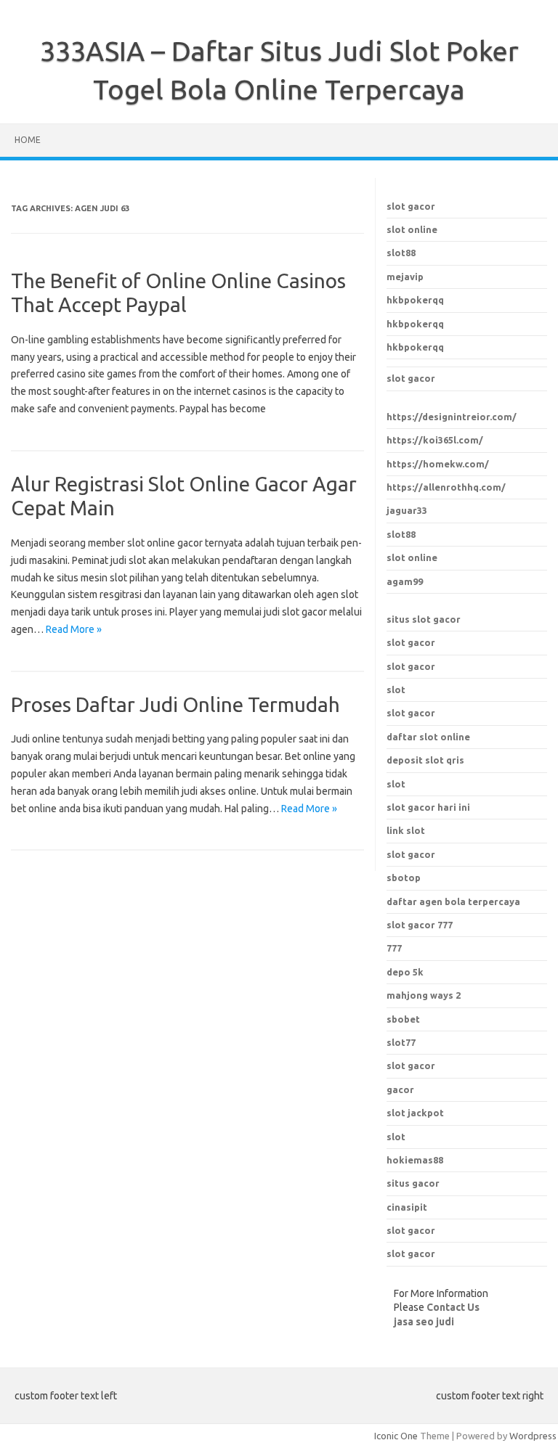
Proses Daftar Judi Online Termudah (175, 704)
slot (396, 689)
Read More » (74, 629)
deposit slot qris (425, 760)
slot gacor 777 (420, 925)
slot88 (401, 253)
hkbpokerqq (415, 300)
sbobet (403, 1019)
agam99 (405, 581)
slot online (412, 229)
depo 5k (405, 972)
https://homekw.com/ (438, 464)
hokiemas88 (415, 1160)
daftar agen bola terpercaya (453, 901)
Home (28, 139)
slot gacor (411, 206)
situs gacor (413, 1183)
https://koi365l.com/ (435, 440)
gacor (400, 1089)
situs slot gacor (424, 619)
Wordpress (533, 1436)
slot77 (401, 1042)
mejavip (405, 276)
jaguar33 (407, 510)
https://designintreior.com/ (452, 417)
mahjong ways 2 (424, 995)
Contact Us (453, 1307)
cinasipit (407, 1207)
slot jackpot (415, 1113)
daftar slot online (428, 737)
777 (394, 948)
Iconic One (396, 1436)
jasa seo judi (424, 1322)
